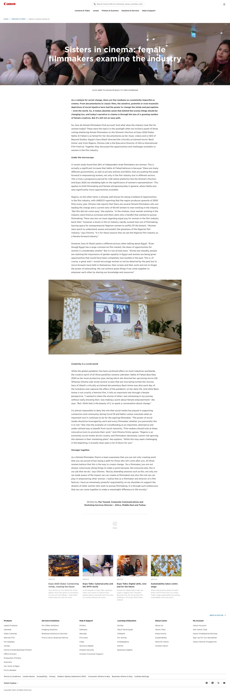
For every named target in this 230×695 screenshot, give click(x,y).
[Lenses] (100, 10)
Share (115, 528)
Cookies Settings (141, 676)
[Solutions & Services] (140, 10)
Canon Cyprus (10, 683)
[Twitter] (218, 683)
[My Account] (224, 4)
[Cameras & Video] (91, 10)
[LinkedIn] (212, 683)
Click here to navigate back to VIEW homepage (115, 90)
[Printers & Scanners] (120, 10)
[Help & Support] (156, 10)
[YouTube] (224, 683)
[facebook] (206, 683)
